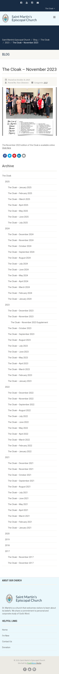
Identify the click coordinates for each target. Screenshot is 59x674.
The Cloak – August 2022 (19, 410)
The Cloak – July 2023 (18, 346)
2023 (45, 83)
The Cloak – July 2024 (18, 264)
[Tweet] (10, 156)
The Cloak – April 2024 (18, 281)
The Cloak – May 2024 (18, 275)
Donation (6, 647)
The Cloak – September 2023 (21, 334)
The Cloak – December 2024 (21, 234)
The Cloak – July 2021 (18, 492)
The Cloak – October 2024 (19, 246)
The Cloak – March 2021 (19, 516)
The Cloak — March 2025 (19, 199)
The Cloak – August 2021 (19, 487)
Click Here (6, 148)
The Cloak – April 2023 (18, 363)
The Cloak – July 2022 (18, 416)
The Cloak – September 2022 (21, 404)
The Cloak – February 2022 (20, 445)
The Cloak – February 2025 (20, 193)
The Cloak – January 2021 (20, 528)
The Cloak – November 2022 (21, 399)
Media (34, 663)
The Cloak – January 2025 (20, 187)
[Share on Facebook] (5, 156)
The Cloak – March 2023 (19, 369)
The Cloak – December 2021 (21, 463)
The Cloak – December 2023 (21, 311)
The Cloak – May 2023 (18, 357)
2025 (7, 181)
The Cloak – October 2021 (19, 475)
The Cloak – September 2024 (21, 252)
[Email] (24, 156)
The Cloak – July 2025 (18, 223)
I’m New (5, 636)
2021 (7, 457)
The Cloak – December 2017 (21, 563)
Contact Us (7, 641)
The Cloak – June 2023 (18, 352)
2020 (7, 533)
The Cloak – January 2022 (20, 451)
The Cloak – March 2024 (19, 287)
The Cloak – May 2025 (18, 211)
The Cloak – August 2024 (19, 258)
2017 (7, 551)
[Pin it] (14, 156)
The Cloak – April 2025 (18, 205)
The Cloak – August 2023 (19, 340)
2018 (7, 545)
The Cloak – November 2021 (21, 469)
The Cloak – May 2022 (18, 428)
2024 (7, 228)
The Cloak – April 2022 (18, 434)
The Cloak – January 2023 (20, 381)
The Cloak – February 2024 (20, 293)
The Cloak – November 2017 (21, 557)
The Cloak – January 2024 (20, 299)
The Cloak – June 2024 (18, 269)
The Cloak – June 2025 (18, 217)
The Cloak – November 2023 (21, 316)
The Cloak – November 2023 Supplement (29, 322)
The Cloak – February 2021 (20, 522)
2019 (7, 539)
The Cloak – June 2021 (18, 498)
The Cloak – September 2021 (21, 481)
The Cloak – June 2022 (18, 422)
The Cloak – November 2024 (21, 240)
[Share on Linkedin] (19, 156)
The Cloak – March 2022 (19, 440)
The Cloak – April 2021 (18, 510)
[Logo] (19, 18)
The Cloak (49, 9)
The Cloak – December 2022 (21, 393)
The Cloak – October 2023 (19, 328)
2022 (7, 387)
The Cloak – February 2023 (20, 375)
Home (5, 630)
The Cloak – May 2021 (18, 504)
